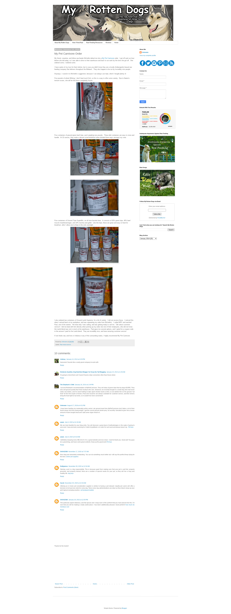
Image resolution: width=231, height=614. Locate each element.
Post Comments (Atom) (70, 587)
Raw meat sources (65, 344)
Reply (62, 365)
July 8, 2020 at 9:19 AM (72, 437)
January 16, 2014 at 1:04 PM (84, 384)
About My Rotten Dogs (62, 42)
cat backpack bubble (87, 490)
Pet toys (130, 427)
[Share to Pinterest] (88, 342)
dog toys (71, 473)
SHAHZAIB (64, 451)
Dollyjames (64, 466)
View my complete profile (148, 55)
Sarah (62, 483)
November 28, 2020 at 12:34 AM (79, 466)
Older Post (130, 584)
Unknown (63, 405)
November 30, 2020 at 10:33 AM (75, 483)
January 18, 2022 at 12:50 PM (78, 500)
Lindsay (63, 359)
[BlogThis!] (81, 342)
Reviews (108, 42)
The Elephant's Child (67, 384)
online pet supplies (72, 456)
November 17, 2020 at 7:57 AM (78, 451)
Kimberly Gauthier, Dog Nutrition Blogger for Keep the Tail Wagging (83, 372)
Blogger (124, 608)
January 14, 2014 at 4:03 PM (75, 359)
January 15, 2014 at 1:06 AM (115, 372)
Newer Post (59, 584)
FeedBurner (161, 218)
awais (62, 422)
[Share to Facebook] (86, 342)
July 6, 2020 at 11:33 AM (73, 422)
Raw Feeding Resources (94, 42)
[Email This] (79, 342)
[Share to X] (83, 342)
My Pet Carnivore (108, 58)
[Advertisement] (94, 565)
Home (116, 42)
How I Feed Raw (77, 42)
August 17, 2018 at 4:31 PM (76, 405)
